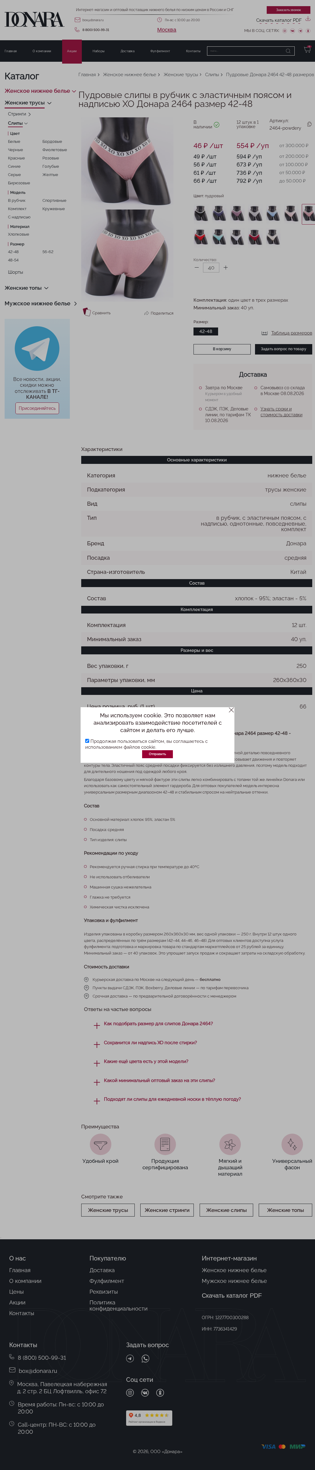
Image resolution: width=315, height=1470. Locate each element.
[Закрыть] (231, 710)
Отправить (157, 754)
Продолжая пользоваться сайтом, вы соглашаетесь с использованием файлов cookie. (146, 744)
